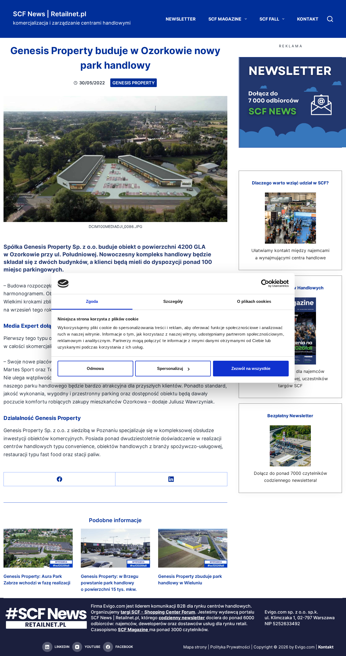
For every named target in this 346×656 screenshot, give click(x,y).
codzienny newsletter (182, 617)
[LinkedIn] (171, 479)
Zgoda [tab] (92, 301)
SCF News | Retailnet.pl (49, 14)
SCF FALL (269, 19)
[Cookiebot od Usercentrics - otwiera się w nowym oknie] (265, 283)
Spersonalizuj (170, 368)
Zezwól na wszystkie (250, 368)
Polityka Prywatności (230, 647)
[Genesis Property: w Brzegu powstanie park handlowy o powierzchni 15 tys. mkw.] (115, 548)
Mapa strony (195, 647)
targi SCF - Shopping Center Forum (158, 612)
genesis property (133, 82)
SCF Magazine (224, 19)
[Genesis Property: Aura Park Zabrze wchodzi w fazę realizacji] (38, 548)
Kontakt (307, 19)
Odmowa (95, 368)
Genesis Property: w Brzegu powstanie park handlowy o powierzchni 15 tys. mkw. (109, 583)
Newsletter (181, 19)
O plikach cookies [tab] (254, 301)
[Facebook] (59, 479)
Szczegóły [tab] (173, 301)
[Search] (330, 19)
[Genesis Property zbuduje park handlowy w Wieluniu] (192, 548)
